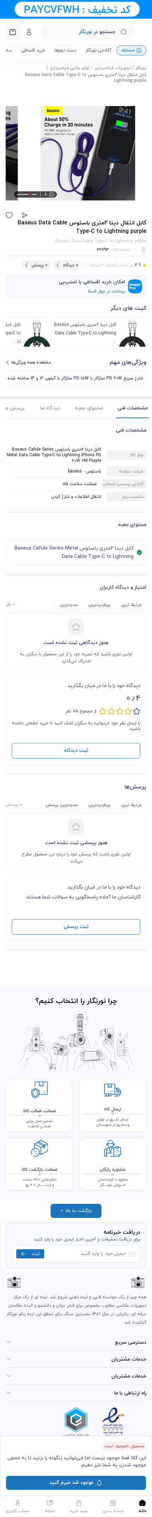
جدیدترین (69, 605)
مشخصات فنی (132, 408)
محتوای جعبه (89, 408)
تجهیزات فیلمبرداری (112, 68)
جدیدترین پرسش (62, 805)
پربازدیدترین (99, 605)
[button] (24, 215)
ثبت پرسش (76, 926)
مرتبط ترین (131, 605)
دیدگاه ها (50, 408)
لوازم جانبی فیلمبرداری (69, 68)
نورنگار (140, 68)
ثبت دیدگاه (76, 750)
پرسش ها (14, 408)
